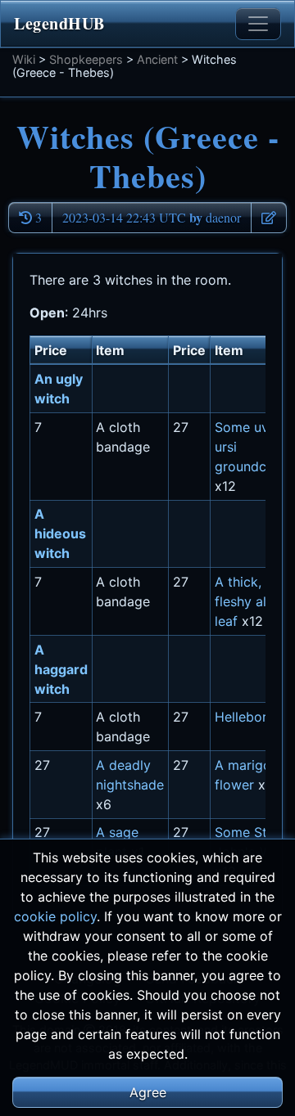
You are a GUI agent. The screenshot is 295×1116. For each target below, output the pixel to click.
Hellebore (245, 717)
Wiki (23, 59)
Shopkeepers (86, 59)
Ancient (157, 59)
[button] (269, 217)
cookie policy (55, 916)
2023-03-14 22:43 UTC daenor (151, 217)
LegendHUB (59, 23)
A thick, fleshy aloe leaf (248, 601)
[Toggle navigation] (258, 23)
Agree (147, 1092)
